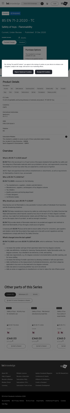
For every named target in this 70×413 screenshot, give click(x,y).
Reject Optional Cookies (23, 72)
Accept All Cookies (43, 72)
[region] (35, 68)
